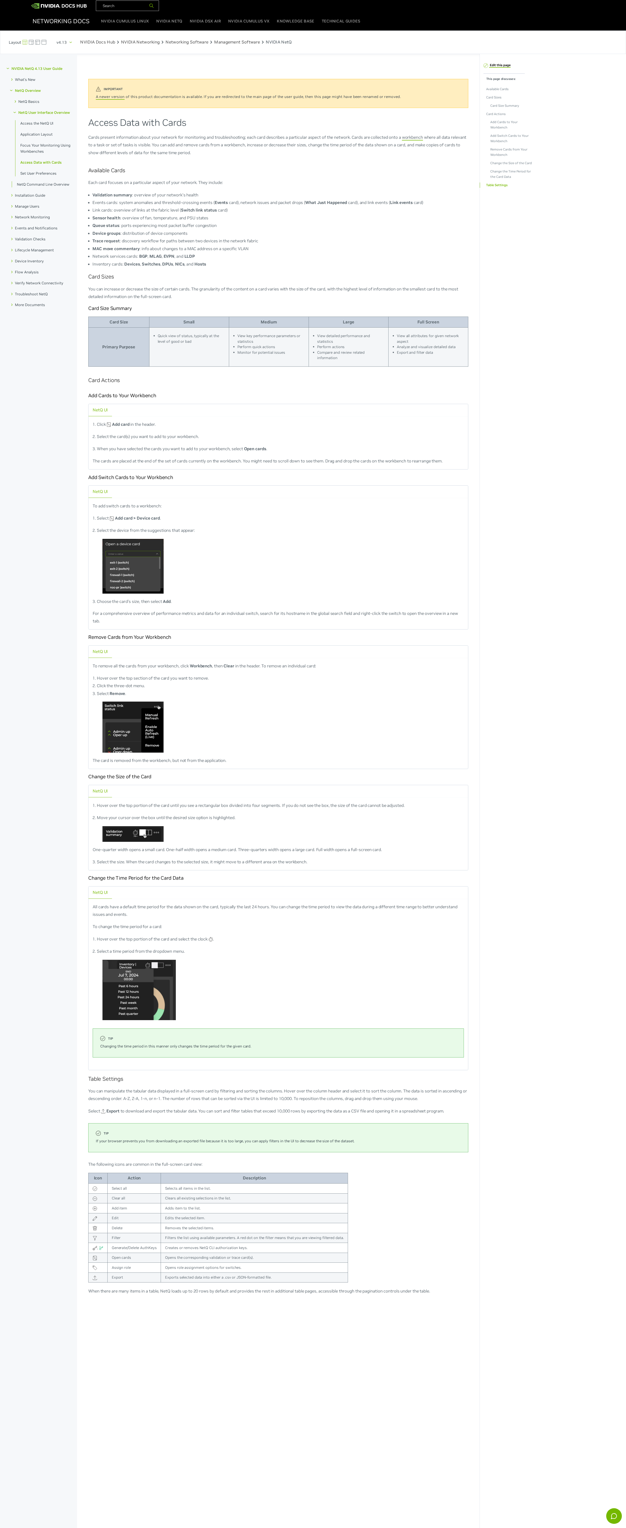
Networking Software (187, 42)
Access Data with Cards (41, 162)
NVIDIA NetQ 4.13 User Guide (36, 68)
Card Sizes (493, 97)
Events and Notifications (36, 228)
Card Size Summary (504, 106)
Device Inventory (29, 261)
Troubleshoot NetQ (31, 293)
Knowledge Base (295, 21)
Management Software (237, 42)
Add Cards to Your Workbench (503, 124)
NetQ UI (100, 409)
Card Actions (495, 114)
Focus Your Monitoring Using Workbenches (45, 148)
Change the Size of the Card (511, 163)
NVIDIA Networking (140, 42)
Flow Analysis (27, 271)
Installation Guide (30, 195)
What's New (25, 79)
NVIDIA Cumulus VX (248, 21)
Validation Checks (30, 239)
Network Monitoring (32, 217)
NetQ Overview (28, 90)
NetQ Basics (28, 101)
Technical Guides (341, 21)
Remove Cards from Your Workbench (508, 152)
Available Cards (497, 89)
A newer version (110, 96)
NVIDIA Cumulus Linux (125, 21)
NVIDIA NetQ (169, 21)
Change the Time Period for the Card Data (510, 174)
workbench (412, 137)
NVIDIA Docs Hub (97, 42)
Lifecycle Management (34, 250)
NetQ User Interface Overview (44, 112)
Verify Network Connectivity (39, 282)
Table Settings (496, 185)
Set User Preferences (38, 173)
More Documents (30, 304)
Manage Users (27, 206)
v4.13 (61, 42)
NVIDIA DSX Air (205, 21)
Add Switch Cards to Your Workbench (509, 138)
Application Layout (36, 134)
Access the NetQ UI (36, 123)
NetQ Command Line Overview (43, 184)
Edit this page (500, 65)
